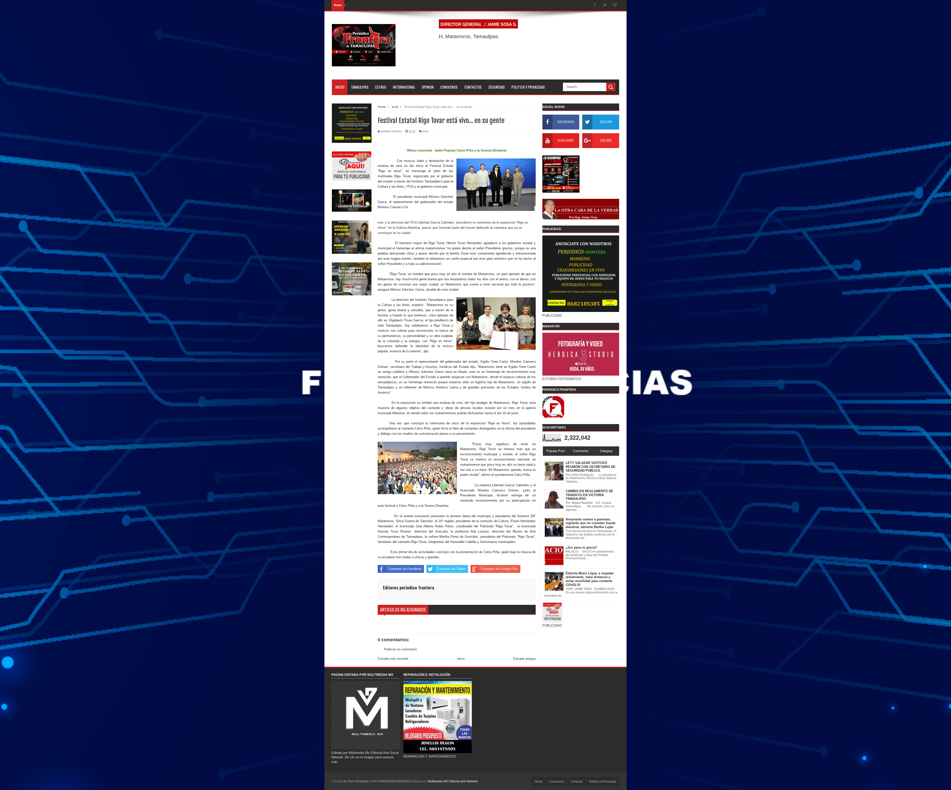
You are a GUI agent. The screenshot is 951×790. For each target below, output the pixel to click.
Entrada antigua (524, 659)
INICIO (339, 87)
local (425, 131)
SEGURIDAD (496, 87)
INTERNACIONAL (404, 87)
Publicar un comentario (400, 649)
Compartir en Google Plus (499, 569)
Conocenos (556, 781)
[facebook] (595, 5)
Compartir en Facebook (405, 569)
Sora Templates (358, 781)
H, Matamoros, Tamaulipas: (469, 36)
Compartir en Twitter (451, 569)
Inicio (461, 659)
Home (538, 781)
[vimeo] (615, 5)
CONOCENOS (449, 87)
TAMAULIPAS (360, 87)
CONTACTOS (473, 87)
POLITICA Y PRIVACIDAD (528, 87)
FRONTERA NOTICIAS (394, 781)
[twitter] (605, 5)
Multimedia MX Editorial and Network (453, 781)
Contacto (577, 781)
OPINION (428, 87)
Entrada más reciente (393, 659)
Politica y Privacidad (602, 781)
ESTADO (380, 87)
